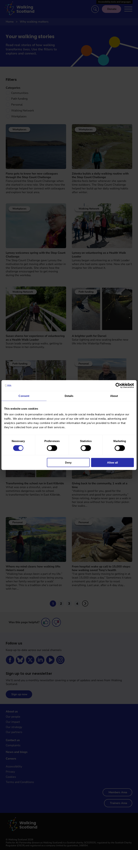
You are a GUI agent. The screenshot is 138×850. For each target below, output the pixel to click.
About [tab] (114, 395)
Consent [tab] (24, 395)
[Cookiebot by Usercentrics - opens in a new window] (118, 385)
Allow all (112, 462)
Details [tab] (69, 395)
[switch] (52, 448)
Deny (68, 462)
